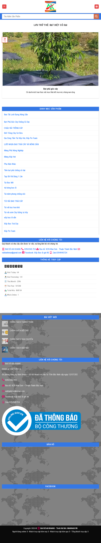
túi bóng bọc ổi (10, 188)
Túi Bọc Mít (9, 182)
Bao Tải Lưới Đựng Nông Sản (16, 114)
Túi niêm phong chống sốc (14, 194)
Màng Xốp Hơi (10, 157)
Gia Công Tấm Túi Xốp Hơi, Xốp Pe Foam (20, 138)
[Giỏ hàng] (97, 6)
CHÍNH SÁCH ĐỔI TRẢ (19, 330)
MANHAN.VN (72, 528)
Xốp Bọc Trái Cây (11, 223)
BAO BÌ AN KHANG (13, 249)
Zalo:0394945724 (59, 252)
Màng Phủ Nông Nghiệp (13, 150)
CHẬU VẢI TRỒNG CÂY (13, 128)
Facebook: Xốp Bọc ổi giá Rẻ (37, 252)
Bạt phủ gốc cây (50, 89)
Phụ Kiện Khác (10, 164)
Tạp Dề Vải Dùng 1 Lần (13, 176)
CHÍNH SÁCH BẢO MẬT (19, 348)
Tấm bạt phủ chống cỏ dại (14, 170)
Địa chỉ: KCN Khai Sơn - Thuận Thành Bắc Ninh (58, 249)
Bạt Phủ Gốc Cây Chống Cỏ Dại (16, 122)
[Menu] (4, 6)
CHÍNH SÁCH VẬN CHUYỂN (21, 339)
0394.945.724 (30, 249)
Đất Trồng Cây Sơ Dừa (13, 133)
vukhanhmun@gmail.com (15, 391)
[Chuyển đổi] (94, 113)
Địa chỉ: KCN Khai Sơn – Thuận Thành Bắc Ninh (24, 385)
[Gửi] (96, 16)
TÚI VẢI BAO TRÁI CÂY (13, 201)
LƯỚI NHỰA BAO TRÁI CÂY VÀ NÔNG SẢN (21, 144)
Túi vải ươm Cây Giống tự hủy (16, 212)
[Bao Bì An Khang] (50, 6)
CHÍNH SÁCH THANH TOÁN (21, 322)
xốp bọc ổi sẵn (10, 217)
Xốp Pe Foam (9, 231)
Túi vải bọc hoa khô (12, 207)
